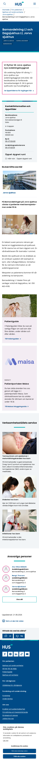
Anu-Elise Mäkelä (19, 567)
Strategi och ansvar (10, 715)
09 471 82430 (10, 141)
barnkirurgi (7, 44)
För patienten (17, 10)
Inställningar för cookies (19, 746)
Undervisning (7, 699)
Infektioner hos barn (11, 534)
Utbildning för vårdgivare (12, 685)
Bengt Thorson (18, 575)
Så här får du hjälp (9, 669)
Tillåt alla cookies (20, 756)
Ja (10, 636)
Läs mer (5, 740)
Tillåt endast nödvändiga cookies (19, 750)
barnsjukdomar (22, 41)
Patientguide (7, 672)
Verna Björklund (19, 586)
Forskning (6, 695)
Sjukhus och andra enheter (13, 12)
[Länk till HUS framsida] (19, 3)
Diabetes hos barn (10, 499)
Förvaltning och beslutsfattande (15, 712)
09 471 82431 (10, 147)
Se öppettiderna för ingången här (18, 90)
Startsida (6, 10)
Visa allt (19, 599)
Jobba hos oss (8, 718)
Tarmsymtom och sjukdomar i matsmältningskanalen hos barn (16, 457)
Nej (21, 636)
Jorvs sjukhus (7, 14)
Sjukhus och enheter (10, 675)
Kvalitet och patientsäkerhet (13, 709)
